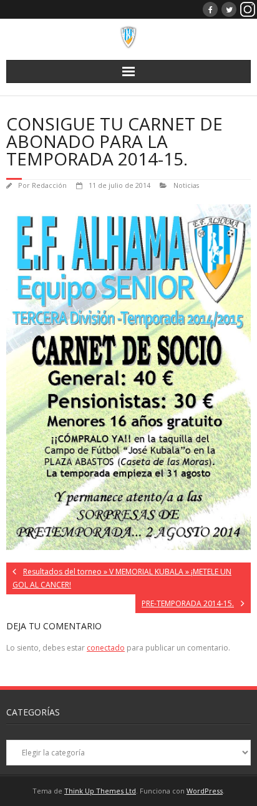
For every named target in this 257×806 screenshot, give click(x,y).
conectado (106, 647)
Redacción (49, 185)
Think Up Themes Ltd (100, 790)
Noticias (186, 185)
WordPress (205, 790)
